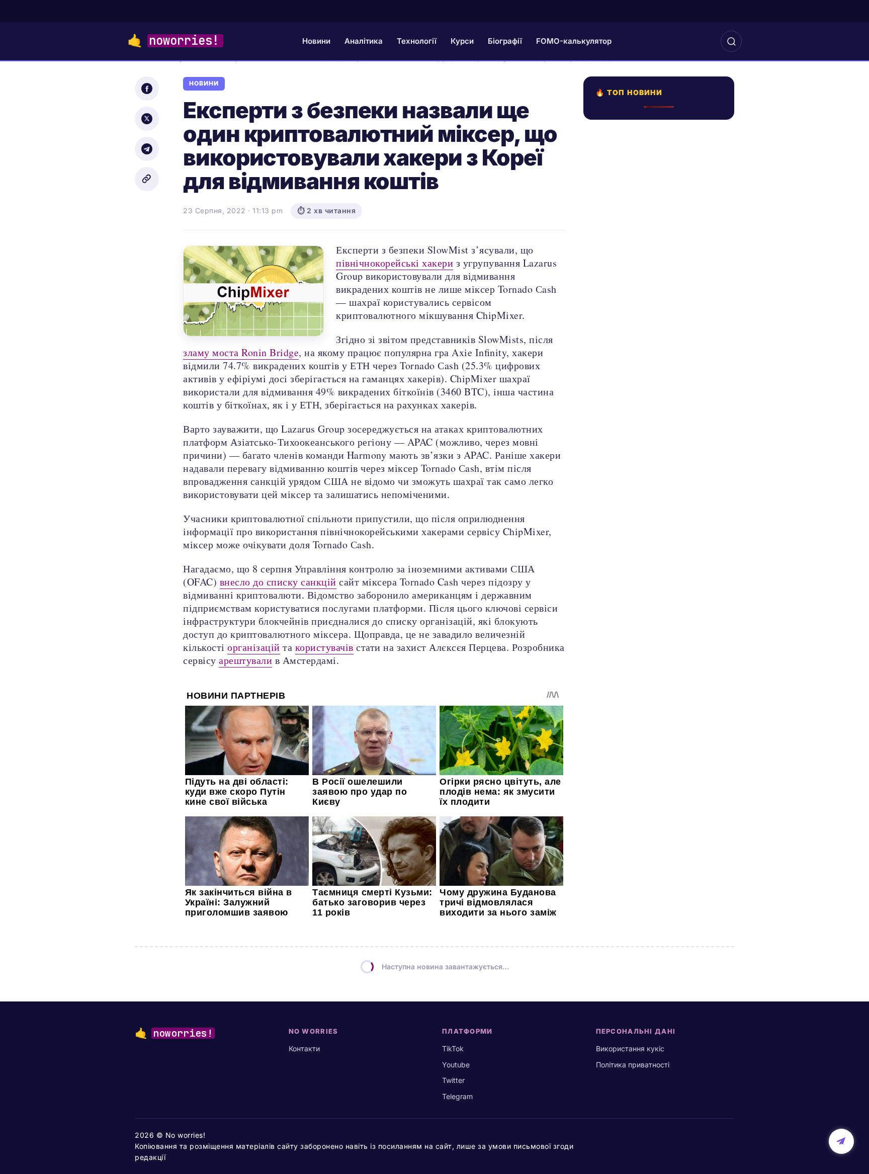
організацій (253, 647)
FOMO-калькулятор (574, 41)
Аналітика (363, 41)
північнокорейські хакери (394, 263)
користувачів (324, 647)
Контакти (304, 1048)
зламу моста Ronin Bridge (241, 352)
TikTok (453, 1048)
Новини (316, 41)
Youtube (456, 1064)
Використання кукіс (630, 1048)
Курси (462, 41)
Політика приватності (632, 1064)
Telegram (457, 1096)
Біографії (505, 41)
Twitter (453, 1080)
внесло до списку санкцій (278, 582)
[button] (731, 41)
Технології (417, 41)
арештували (245, 660)
